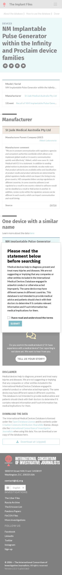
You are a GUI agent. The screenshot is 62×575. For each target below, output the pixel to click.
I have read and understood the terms (32, 317)
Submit (15, 323)
